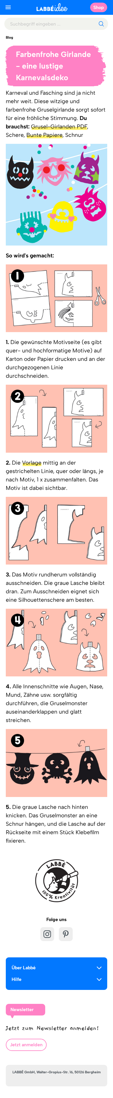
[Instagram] (47, 934)
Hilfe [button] (16, 979)
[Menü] (8, 7)
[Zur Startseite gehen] (52, 7)
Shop (98, 7)
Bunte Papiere (44, 135)
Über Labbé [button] (24, 967)
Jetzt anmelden (26, 1044)
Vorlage (31, 462)
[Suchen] (101, 24)
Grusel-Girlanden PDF (59, 126)
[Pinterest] (66, 934)
